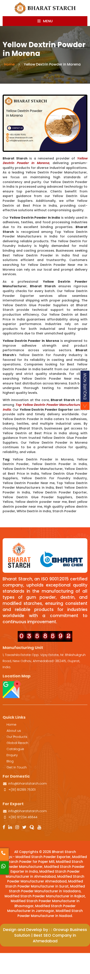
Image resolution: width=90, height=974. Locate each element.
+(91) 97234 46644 (22, 817)
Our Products (17, 736)
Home (9, 64)
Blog (10, 761)
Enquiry (12, 755)
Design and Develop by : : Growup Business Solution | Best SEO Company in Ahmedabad (45, 935)
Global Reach (17, 742)
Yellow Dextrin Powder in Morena (45, 160)
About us (14, 730)
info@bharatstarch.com (27, 783)
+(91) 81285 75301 (22, 789)
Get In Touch (17, 767)
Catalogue (15, 749)
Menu (47, 21)
